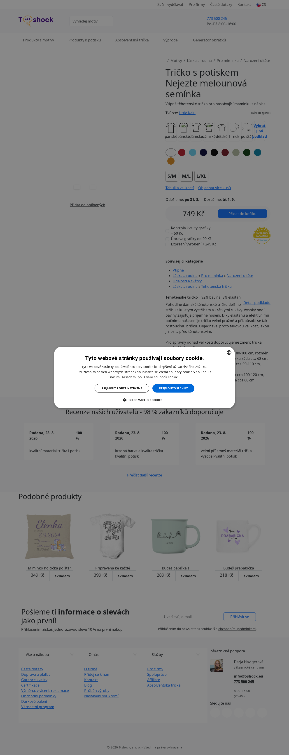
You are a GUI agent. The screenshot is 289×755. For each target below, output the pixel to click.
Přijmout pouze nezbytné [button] (122, 388)
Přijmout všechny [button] (173, 388)
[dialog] (144, 377)
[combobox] (229, 352)
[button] (144, 400)
